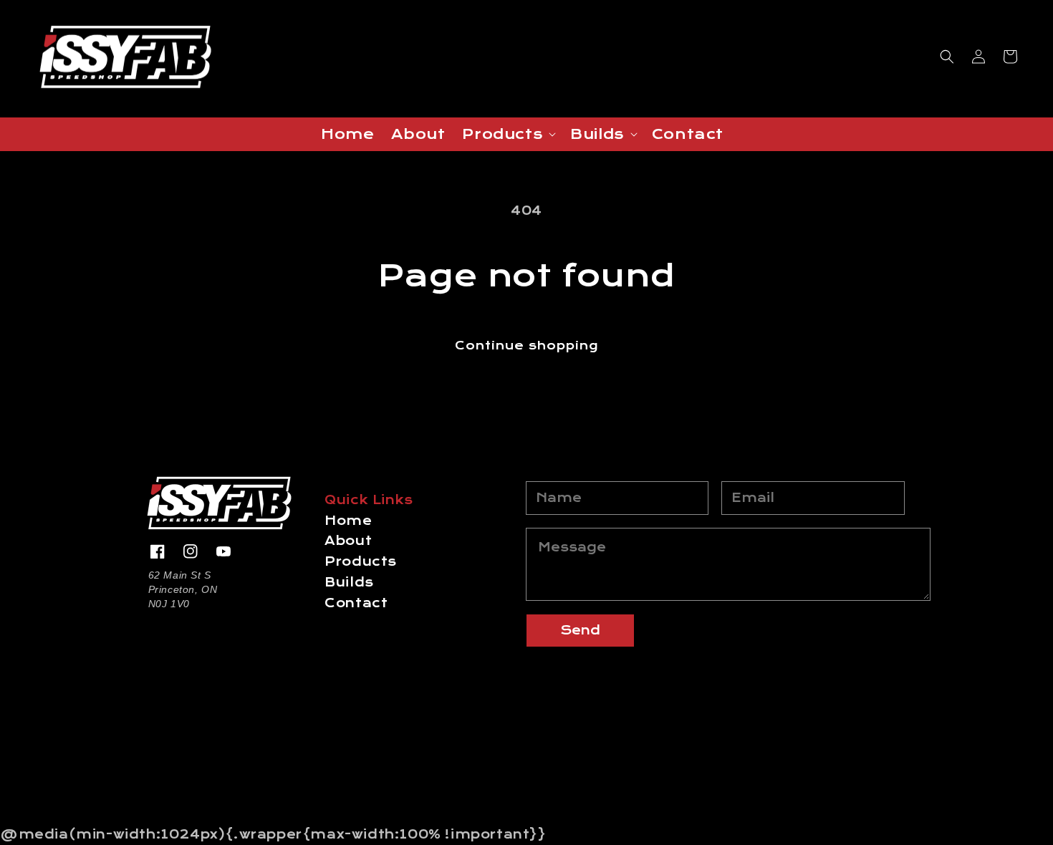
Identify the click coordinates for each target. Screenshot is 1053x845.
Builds (349, 582)
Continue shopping (526, 345)
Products (360, 561)
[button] (947, 56)
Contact (356, 603)
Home (348, 520)
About (348, 541)
